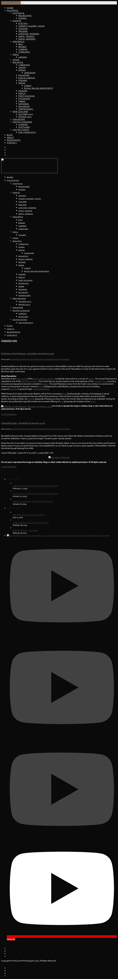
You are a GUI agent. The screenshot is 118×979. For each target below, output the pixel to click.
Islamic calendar (40, 378)
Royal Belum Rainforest (38, 88)
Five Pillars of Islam (29, 381)
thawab (31, 399)
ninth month (21, 378)
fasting (91, 378)
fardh (41, 386)
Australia (18, 13)
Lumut (28, 85)
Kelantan (23, 75)
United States (21, 129)
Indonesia (19, 41)
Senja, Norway (27, 39)
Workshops (14, 140)
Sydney (22, 18)
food (64, 393)
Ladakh (22, 57)
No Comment (64, 359)
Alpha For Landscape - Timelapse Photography (33, 501)
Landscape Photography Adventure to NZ (31, 522)
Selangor (24, 106)
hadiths (45, 384)
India (16, 54)
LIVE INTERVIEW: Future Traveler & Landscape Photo (35, 486)
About (10, 137)
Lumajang (24, 52)
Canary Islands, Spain (31, 26)
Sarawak (23, 104)
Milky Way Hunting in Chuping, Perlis (28, 514)
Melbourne (25, 15)
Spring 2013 (25, 117)
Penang (22, 80)
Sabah (21, 101)
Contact (12, 142)
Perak (21, 83)
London (23, 124)
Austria (23, 23)
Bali (20, 44)
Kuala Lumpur (26, 78)
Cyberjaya (24, 65)
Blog (10, 135)
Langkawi (30, 72)
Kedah (22, 70)
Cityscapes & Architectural (20, 359)
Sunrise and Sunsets (52, 359)
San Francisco (27, 132)
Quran (93, 401)
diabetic (13, 389)
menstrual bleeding (41, 389)
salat (62, 401)
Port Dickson (26, 96)
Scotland (24, 127)
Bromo (22, 47)
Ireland (23, 31)
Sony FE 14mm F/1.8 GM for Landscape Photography (35, 493)
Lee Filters (34, 359)
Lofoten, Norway (28, 34)
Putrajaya (24, 98)
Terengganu (25, 109)
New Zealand (20, 111)
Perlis (22, 93)
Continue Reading (9, 414)
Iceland (23, 28)
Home (10, 8)
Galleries (12, 10)
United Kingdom (22, 122)
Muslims (51, 378)
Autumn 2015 (25, 114)
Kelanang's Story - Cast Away (25, 530)
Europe (17, 21)
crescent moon (100, 381)
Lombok (23, 49)
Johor (22, 67)
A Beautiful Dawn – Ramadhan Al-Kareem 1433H (23, 423)
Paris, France (26, 36)
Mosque (41, 359)
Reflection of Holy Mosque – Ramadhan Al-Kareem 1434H (27, 353)
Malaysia (18, 62)
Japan (16, 59)
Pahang (22, 91)
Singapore (19, 119)
